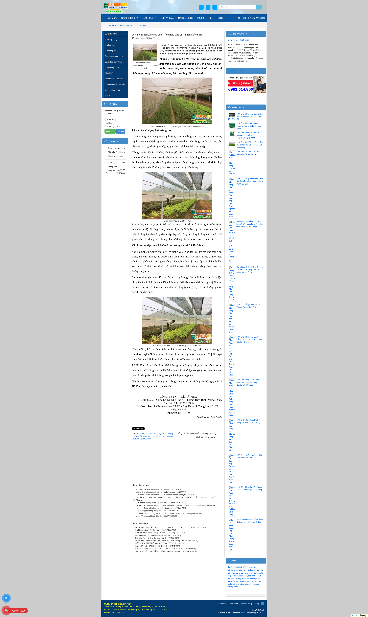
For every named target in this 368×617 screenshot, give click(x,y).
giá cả (109, 123)
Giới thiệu (222, 603)
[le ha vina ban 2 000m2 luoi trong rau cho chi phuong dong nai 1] (145, 52)
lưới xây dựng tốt (240, 575)
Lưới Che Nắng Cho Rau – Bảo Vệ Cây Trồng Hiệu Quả (249, 305)
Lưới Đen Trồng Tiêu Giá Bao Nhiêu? (150, 530)
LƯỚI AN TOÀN (167, 18)
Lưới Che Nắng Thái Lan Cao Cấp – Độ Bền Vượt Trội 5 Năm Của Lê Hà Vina (249, 339)
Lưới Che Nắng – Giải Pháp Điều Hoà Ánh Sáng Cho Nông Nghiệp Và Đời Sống (249, 382)
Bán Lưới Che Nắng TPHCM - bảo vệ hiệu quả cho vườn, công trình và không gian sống (249, 224)
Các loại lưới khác (112, 89)
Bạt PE (108, 95)
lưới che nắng (238, 583)
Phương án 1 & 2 (114, 126)
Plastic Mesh (110, 73)
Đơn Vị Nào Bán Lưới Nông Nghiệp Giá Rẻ (152, 535)
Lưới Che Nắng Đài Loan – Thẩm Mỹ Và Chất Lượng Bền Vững (248, 126)
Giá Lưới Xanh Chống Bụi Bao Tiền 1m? (151, 537)
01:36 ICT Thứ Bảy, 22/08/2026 (251, 18)
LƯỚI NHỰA (111, 18)
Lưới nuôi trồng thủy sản (115, 84)
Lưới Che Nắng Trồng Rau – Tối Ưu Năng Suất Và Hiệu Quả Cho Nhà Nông (249, 145)
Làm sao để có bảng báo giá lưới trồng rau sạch (156, 508)
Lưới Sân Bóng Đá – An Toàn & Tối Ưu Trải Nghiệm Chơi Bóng (249, 488)
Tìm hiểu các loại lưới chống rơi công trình (153, 489)
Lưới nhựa (233, 603)
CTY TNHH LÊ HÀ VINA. (239, 40)
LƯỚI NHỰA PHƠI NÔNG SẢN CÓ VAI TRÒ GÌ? (155, 543)
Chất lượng (111, 119)
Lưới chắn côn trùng (113, 61)
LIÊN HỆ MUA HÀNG (237, 70)
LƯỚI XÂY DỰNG (185, 18)
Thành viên (245, 603)
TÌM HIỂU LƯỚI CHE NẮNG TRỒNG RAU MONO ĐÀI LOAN (160, 551)
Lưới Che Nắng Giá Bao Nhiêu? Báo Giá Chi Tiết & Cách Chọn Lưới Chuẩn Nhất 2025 (249, 135)
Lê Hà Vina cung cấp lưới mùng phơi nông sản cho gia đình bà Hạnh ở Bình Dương (170, 505)
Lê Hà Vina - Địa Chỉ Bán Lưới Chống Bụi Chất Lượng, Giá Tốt (161, 540)
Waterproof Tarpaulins (114, 78)
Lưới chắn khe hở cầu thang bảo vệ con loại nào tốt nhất (159, 494)
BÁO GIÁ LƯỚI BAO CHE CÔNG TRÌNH (152, 546)
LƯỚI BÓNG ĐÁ (149, 18)
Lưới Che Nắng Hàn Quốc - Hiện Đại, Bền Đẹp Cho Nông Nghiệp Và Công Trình (249, 181)
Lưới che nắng (111, 33)
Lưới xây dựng (111, 39)
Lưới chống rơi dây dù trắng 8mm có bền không (155, 502)
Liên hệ (256, 603)
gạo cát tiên (250, 583)
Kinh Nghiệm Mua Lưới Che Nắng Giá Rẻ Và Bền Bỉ (247, 153)
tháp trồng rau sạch (240, 572)
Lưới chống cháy (112, 67)
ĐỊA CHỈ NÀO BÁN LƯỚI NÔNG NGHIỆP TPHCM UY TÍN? (160, 548)
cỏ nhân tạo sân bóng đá (244, 580)
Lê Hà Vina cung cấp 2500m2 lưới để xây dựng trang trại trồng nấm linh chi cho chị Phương (178, 497)
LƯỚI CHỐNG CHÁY (130, 18)
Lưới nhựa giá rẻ (235, 567)
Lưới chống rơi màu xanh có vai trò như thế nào (155, 491)
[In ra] (216, 37)
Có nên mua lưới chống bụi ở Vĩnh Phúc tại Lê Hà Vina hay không (163, 513)
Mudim (355, 615)
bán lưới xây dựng (238, 578)
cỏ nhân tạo (252, 578)
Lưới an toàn (110, 45)
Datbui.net (259, 610)
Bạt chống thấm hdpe (114, 56)
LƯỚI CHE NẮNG (204, 18)
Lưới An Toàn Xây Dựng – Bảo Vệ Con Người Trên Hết (249, 456)
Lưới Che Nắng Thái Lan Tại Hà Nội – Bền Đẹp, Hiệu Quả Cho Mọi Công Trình (245, 116)
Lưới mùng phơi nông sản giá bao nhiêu (152, 510)
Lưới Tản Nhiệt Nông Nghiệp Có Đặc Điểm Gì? (154, 532)
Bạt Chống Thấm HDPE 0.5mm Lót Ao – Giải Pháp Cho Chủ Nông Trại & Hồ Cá (249, 270)
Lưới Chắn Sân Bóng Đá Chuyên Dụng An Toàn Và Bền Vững (249, 421)
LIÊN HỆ (220, 18)
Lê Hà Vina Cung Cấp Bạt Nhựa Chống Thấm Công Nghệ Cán (249, 520)
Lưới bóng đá (110, 50)
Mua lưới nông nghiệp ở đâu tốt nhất (151, 516)
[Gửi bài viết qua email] (211, 37)
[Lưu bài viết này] (220, 37)
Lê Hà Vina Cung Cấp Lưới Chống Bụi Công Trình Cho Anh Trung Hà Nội (165, 527)
